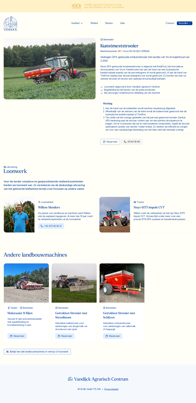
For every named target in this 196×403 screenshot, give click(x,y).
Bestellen (184, 23)
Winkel (94, 23)
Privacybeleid (111, 389)
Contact (170, 23)
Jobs (122, 23)
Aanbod (75, 23)
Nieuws (109, 23)
